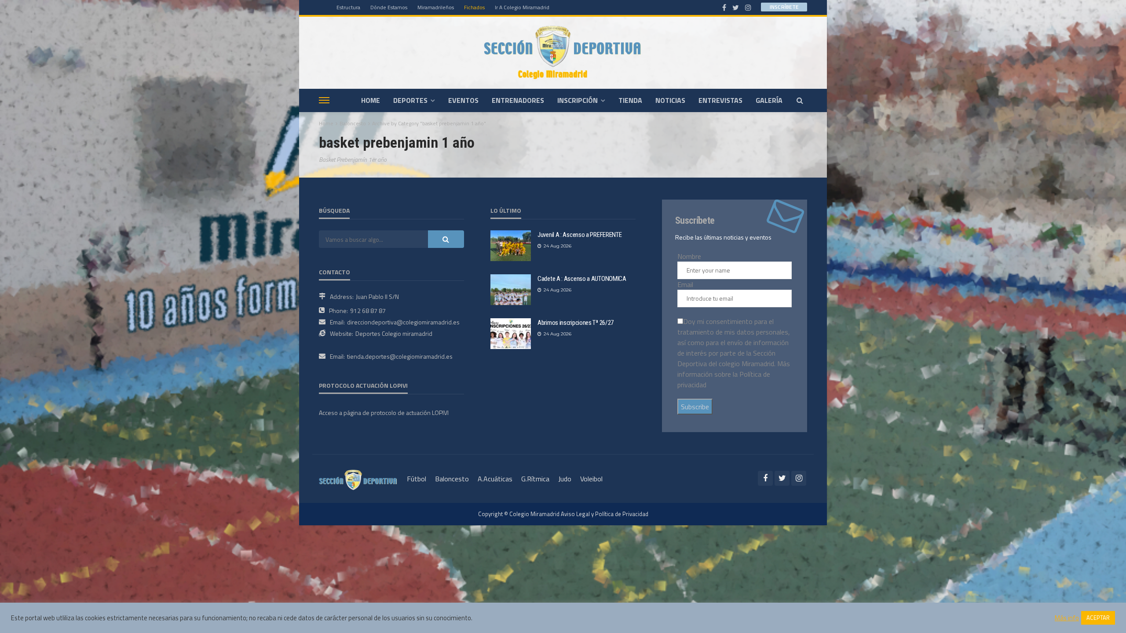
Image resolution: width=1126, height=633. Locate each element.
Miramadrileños (435, 7)
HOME (370, 100)
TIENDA (630, 100)
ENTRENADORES (518, 100)
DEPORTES (410, 100)
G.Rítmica (535, 478)
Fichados (474, 7)
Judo (564, 478)
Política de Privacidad (621, 513)
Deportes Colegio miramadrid (393, 333)
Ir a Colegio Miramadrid (522, 7)
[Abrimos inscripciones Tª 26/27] (510, 333)
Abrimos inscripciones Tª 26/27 (575, 323)
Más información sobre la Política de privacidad (733, 374)
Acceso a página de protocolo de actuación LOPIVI (384, 412)
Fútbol (416, 478)
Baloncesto (452, 478)
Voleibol (591, 478)
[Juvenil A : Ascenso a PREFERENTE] (510, 245)
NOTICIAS (670, 100)
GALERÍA (769, 100)
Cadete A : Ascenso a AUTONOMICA (581, 279)
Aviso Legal (575, 513)
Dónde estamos (388, 7)
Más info (1067, 618)
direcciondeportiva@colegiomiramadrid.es (403, 322)
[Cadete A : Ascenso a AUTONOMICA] (510, 289)
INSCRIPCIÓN (577, 100)
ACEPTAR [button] (1098, 617)
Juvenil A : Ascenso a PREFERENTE (579, 235)
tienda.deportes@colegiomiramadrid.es (400, 356)
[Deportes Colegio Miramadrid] (563, 52)
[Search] (799, 100)
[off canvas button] (324, 100)
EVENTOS (463, 100)
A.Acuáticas (495, 478)
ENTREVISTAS (720, 100)
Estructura (348, 7)
